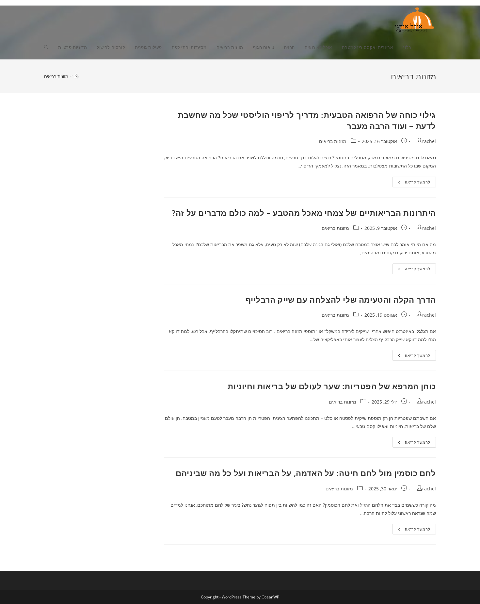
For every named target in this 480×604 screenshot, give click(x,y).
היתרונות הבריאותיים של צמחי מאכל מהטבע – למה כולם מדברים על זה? (304, 212)
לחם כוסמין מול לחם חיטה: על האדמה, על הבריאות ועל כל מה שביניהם (306, 473)
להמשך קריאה (411, 183)
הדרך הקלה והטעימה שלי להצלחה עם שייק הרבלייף (341, 299)
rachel (429, 141)
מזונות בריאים (56, 76)
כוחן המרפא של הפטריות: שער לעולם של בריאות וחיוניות (332, 386)
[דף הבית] (76, 76)
